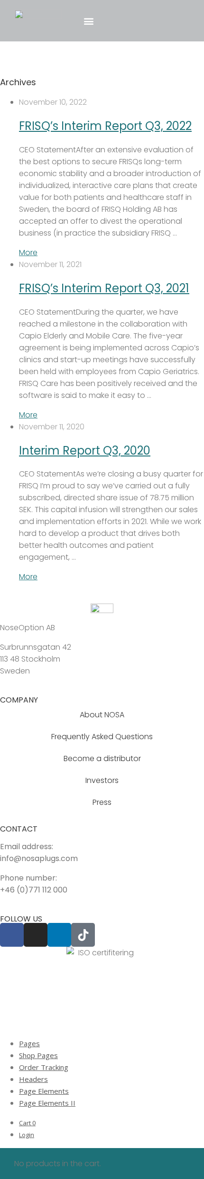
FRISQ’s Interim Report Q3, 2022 (105, 126)
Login (26, 1134)
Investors (102, 780)
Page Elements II (47, 1103)
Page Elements (44, 1091)
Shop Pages (38, 1055)
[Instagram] (35, 935)
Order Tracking (43, 1067)
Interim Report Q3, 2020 (84, 450)
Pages (29, 1043)
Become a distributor (102, 758)
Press (102, 802)
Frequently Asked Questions (102, 736)
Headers (33, 1079)
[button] (88, 21)
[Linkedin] (59, 935)
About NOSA (102, 714)
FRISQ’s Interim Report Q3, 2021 (104, 288)
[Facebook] (12, 935)
